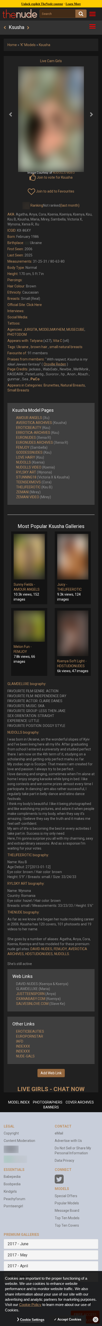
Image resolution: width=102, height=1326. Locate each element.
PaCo (35, 379)
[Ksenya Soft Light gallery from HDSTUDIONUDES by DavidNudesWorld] (72, 633)
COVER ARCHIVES (80, 1102)
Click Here (34, 305)
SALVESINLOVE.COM (32, 1004)
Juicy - (62, 584)
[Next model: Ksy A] (28, 28)
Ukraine (22, 347)
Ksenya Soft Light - (72, 661)
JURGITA (30, 330)
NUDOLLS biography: (23, 732)
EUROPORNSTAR (29, 1036)
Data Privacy (64, 1160)
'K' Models (28, 45)
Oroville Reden (55, 364)
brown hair (39, 347)
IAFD (19, 1041)
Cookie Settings (32, 1320)
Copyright (11, 1133)
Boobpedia (12, 1184)
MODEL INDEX (19, 1102)
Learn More (73, 4)
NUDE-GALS (25, 1056)
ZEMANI (22, 492)
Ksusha (44, 45)
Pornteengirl (13, 1206)
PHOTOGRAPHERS (47, 1102)
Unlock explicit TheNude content (42, 4)
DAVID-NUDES (41, 949)
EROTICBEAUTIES (30, 1031)
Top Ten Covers (67, 1225)
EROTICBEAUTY (28, 428)
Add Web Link (51, 1073)
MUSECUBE (75, 330)
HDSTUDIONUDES (71, 666)
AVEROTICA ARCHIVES (34, 423)
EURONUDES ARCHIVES (34, 442)
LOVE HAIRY (25, 457)
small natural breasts (66, 347)
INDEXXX (23, 1046)
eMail (59, 1133)
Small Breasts (18, 390)
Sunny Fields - (24, 584)
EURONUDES (26, 438)
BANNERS (51, 1107)
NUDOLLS (23, 462)
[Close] (95, 1319)
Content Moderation (19, 1141)
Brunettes (51, 385)
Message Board (67, 1211)
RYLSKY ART (26, 472)
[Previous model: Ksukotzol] (5, 28)
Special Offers (66, 1196)
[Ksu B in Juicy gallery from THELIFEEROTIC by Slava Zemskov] (72, 557)
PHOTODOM (17, 334)
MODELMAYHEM (52, 330)
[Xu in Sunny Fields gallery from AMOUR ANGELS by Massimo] (29, 557)
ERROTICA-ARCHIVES (33, 433)
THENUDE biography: (23, 912)
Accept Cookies (69, 1319)
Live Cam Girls (51, 61)
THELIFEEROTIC (28, 487)
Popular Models (67, 1203)
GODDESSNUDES (29, 452)
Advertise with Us (68, 1141)
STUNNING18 (26, 477)
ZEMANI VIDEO (27, 497)
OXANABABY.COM (30, 999)
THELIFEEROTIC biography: (28, 855)
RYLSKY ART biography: (26, 883)
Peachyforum (14, 1199)
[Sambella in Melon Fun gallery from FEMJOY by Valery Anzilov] (29, 626)
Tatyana (36, 341)
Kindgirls (10, 1191)
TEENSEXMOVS (28, 482)
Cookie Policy (30, 1305)
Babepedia (12, 1177)
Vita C (57, 341)
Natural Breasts (73, 385)
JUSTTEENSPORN (30, 994)
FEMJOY (22, 447)
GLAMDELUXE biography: (26, 684)
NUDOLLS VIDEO (28, 467)
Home (12, 45)
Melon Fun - (23, 647)
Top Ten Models (67, 1218)
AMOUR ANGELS (29, 418)
